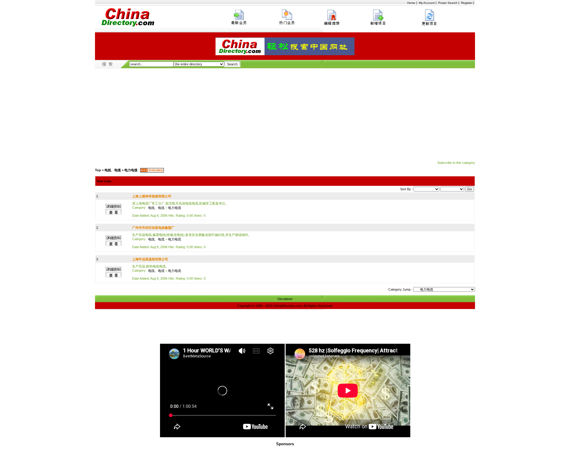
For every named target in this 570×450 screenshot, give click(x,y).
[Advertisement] (285, 112)
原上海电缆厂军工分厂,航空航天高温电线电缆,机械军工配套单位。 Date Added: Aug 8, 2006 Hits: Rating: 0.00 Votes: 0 (180, 209)
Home (411, 2)
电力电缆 (130, 170)
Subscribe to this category (456, 162)
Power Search (447, 2)
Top (98, 170)
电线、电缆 (112, 170)
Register (466, 2)
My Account (427, 2)
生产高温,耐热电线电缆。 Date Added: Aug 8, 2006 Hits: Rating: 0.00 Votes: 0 (168, 272)
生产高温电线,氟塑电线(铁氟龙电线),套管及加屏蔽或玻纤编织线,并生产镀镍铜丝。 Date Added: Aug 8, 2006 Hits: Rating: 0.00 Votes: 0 (191, 241)
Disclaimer (285, 299)
